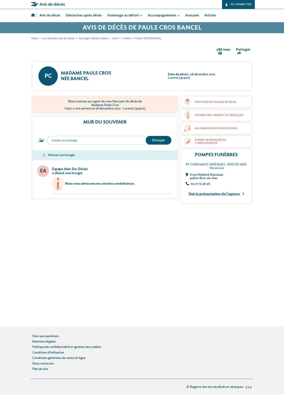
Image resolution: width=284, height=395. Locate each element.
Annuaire (192, 15)
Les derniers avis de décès (58, 38)
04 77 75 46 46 (200, 183)
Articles (210, 15)
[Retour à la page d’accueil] (47, 6)
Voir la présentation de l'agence (214, 194)
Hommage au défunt (123, 15)
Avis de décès (49, 15)
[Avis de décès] (34, 16)
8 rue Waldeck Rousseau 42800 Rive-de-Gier (206, 176)
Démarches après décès (84, 15)
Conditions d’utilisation (48, 352)
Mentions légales (44, 341)
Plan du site (40, 368)
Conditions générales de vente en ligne (59, 357)
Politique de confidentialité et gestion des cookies (66, 346)
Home (34, 38)
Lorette (126, 38)
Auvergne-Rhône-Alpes (93, 38)
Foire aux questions (45, 336)
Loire (115, 38)
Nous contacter (43, 363)
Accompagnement (162, 15)
